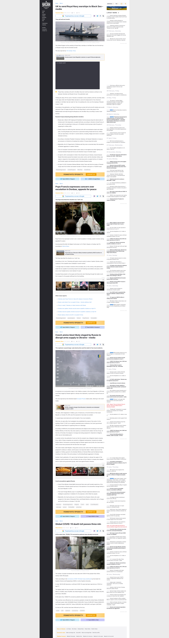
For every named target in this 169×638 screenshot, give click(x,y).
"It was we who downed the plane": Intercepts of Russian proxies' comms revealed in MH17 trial (116, 493)
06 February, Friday (113, 91)
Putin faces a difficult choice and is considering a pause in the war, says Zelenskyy (116, 87)
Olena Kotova (58, 527)
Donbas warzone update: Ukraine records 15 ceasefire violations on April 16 (77, 311)
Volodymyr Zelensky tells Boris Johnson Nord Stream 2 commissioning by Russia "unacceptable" (116, 175)
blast (87, 504)
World (43, 19)
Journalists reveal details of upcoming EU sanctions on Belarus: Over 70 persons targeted (116, 463)
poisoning (78, 507)
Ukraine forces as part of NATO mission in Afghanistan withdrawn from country (115, 578)
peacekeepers (71, 318)
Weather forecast (61, 636)
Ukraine (44, 14)
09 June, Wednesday (113, 574)
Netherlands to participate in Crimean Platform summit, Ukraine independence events (116, 543)
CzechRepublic (94, 504)
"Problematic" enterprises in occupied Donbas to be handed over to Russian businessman (116, 410)
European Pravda (81, 398)
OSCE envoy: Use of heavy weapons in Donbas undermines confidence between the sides (117, 511)
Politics (43, 15)
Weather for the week (98, 636)
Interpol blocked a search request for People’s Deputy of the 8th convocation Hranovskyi (116, 134)
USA (62, 610)
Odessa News (81, 628)
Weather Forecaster (71, 636)
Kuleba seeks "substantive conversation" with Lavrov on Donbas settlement (115, 583)
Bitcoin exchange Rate (86, 632)
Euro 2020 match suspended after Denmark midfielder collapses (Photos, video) (116, 293)
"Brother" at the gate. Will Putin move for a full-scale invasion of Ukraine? (116, 400)
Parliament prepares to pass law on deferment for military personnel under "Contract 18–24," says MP (116, 27)
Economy (44, 17)
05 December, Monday (114, 152)
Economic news (61, 632)
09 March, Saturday (113, 114)
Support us (117, 8)
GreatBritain (87, 169)
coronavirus (75, 610)
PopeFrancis (86, 318)
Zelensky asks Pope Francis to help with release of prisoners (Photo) (75, 299)
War (43, 12)
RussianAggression (61, 169)
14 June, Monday (112, 159)
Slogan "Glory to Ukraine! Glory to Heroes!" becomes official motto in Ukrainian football (116, 405)
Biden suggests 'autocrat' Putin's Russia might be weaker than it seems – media (116, 224)
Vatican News (65, 246)
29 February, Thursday (114, 125)
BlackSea (80, 169)
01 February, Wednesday (115, 145)
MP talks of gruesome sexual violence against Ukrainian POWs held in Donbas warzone (116, 427)
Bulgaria (77, 504)
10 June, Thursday (112, 467)
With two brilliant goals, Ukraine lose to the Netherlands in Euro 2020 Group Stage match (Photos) (116, 251)
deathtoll (67, 610)
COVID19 (82, 610)
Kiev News (74, 628)
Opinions (44, 24)
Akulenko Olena (59, 12)
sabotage (58, 507)
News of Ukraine (61, 629)
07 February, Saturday (114, 31)
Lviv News (68, 628)
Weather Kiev (79, 636)
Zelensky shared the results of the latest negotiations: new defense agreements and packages (116, 129)
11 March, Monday (112, 107)
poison (64, 507)
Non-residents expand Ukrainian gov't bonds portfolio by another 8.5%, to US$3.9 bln (116, 392)
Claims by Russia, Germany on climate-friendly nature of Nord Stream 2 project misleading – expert (117, 603)
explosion (58, 504)
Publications (45, 23)
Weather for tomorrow (87, 636)
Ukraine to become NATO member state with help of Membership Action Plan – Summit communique (116, 166)
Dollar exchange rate (70, 632)
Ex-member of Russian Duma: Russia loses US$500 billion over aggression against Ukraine (116, 538)
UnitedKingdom (72, 169)
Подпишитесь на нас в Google (74, 16)
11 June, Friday (111, 369)
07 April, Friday (111, 138)
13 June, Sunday (112, 255)
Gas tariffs (78, 632)
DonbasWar (94, 318)
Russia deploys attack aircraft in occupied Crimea (70, 314)
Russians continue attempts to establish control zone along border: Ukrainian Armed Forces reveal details (116, 22)
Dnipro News (87, 628)
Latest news (112, 12)
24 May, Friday (111, 98)
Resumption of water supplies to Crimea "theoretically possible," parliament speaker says (116, 387)
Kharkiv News (94, 628)
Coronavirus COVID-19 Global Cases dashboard (79, 579)
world (57, 610)
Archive (44, 27)
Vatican (79, 318)
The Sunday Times (71, 50)
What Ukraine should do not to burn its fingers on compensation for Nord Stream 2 (117, 354)
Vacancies (44, 29)
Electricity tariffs (96, 632)
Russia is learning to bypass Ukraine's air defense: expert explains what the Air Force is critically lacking (117, 17)
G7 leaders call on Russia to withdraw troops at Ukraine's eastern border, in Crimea (117, 267)
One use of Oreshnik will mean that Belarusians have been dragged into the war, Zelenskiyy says (116, 35)
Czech (82, 504)
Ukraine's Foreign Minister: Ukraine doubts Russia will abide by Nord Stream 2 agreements (116, 548)
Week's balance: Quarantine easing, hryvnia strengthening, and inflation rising (116, 306)
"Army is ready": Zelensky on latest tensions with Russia (72, 305)
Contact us (44, 30)
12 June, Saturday (112, 286)
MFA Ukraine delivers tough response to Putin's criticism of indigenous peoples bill (117, 475)
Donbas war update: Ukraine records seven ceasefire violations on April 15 (76, 308)
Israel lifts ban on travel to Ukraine (117, 383)
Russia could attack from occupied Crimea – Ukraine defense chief (74, 302)
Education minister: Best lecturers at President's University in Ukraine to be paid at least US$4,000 (116, 188)
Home (43, 11)
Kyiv (43, 20)
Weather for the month (109, 636)
